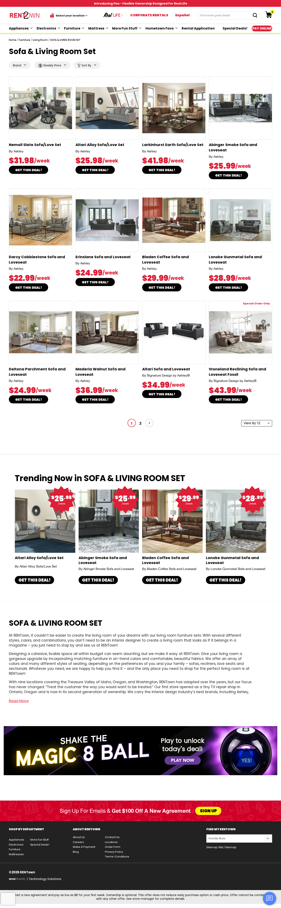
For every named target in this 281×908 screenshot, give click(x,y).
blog (76, 852)
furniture (72, 28)
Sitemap (230, 847)
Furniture (24, 40)
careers (78, 842)
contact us (112, 837)
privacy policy (114, 852)
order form (112, 847)
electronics (46, 28)
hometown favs (159, 28)
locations (111, 842)
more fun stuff (124, 28)
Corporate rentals (149, 15)
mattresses (16, 854)
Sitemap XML (214, 847)
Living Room (40, 40)
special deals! (235, 28)
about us (79, 837)
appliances (19, 28)
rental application (198, 28)
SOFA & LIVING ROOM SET (65, 40)
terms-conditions (117, 857)
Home (12, 40)
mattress (96, 28)
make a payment (84, 847)
